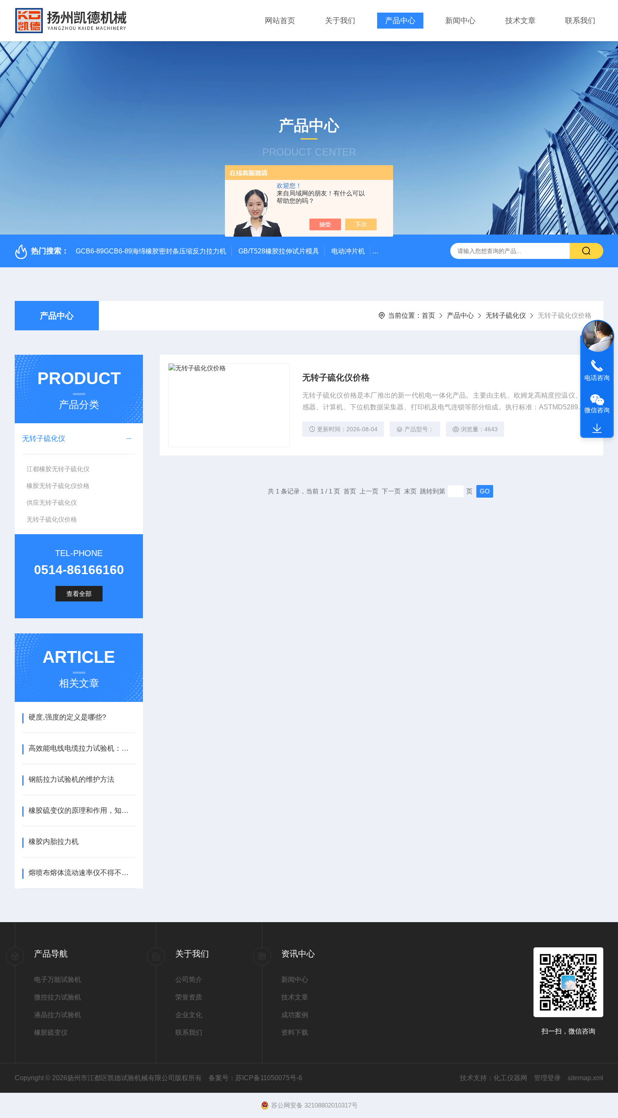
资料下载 (294, 1032)
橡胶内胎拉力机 (54, 842)
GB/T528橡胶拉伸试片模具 (278, 251)
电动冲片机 (348, 251)
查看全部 (79, 593)
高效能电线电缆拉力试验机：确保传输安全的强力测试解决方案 (82, 748)
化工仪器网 (510, 1077)
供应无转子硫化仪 (51, 502)
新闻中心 (460, 20)
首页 (428, 315)
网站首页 (280, 20)
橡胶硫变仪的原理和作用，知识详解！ (82, 811)
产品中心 (400, 20)
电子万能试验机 (57, 979)
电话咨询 (597, 377)
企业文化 (188, 1014)
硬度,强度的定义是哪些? (67, 717)
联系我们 (580, 20)
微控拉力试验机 (57, 997)
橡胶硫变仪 (51, 1032)
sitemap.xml (585, 1077)
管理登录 (547, 1077)
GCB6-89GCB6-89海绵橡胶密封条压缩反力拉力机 (151, 251)
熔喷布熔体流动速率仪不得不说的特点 (82, 873)
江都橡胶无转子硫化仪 (58, 468)
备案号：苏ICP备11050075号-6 (255, 1077)
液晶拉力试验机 (57, 1014)
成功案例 (294, 1014)
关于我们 (340, 20)
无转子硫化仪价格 (51, 519)
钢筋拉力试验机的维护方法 (71, 779)
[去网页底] (597, 428)
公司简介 (188, 979)
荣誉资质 (188, 997)
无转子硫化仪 (506, 315)
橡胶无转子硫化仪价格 (58, 485)
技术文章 (520, 20)
